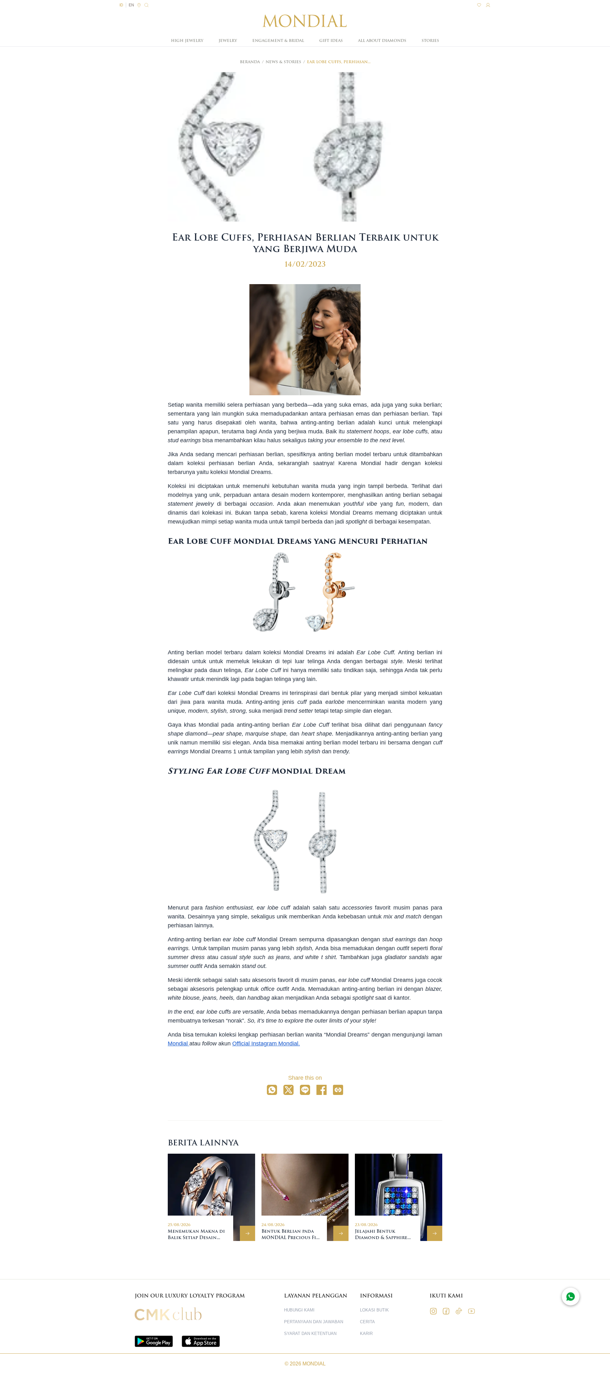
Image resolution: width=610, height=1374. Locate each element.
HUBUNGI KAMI (299, 1310)
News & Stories (283, 61)
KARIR (366, 1333)
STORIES (430, 40)
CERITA (367, 1321)
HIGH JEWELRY (187, 40)
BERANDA (250, 61)
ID (121, 5)
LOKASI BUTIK (374, 1310)
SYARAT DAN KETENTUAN (310, 1333)
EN (131, 5)
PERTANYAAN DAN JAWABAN (313, 1321)
